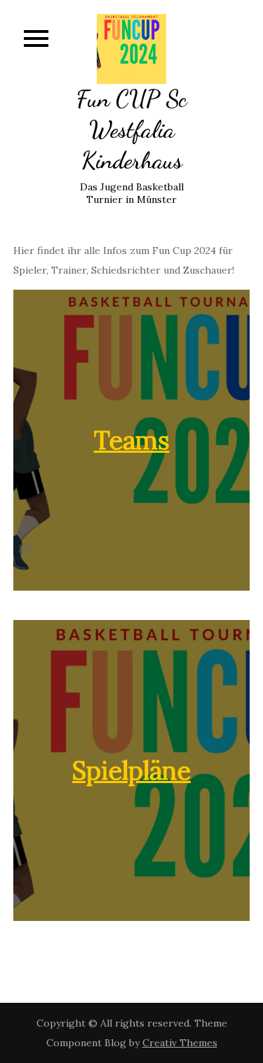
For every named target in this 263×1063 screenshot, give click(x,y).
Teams (132, 440)
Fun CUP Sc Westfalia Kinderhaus (131, 130)
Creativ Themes (179, 1042)
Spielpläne (131, 770)
